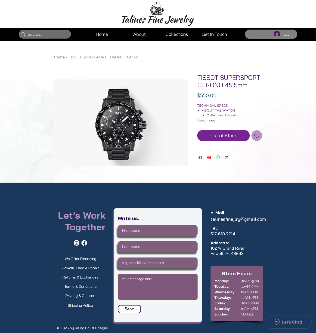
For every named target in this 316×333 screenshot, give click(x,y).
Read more (206, 120)
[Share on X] (226, 157)
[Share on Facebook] (200, 157)
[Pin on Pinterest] (209, 157)
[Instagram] (76, 243)
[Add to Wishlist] (256, 135)
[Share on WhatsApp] (218, 157)
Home (59, 57)
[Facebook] (84, 243)
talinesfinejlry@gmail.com (238, 219)
